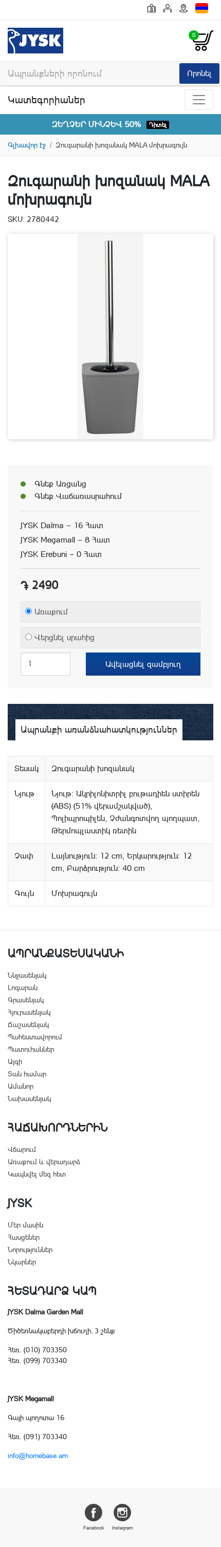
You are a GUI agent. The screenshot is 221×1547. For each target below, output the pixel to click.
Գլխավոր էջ (27, 145)
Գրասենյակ (26, 1000)
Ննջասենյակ (27, 975)
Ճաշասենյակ (28, 1024)
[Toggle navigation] (199, 99)
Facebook (93, 1528)
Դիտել (158, 124)
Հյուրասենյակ (29, 1012)
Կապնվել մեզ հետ (37, 1174)
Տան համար (27, 1074)
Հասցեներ (24, 1237)
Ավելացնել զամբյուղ (143, 664)
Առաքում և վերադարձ (44, 1162)
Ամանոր (20, 1086)
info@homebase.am (38, 1455)
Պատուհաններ (31, 1049)
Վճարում (22, 1149)
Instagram (122, 1528)
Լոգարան (23, 987)
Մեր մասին (25, 1225)
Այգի (15, 1061)
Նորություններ (30, 1249)
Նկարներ (22, 1262)
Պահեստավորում (35, 1037)
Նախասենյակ (29, 1098)
